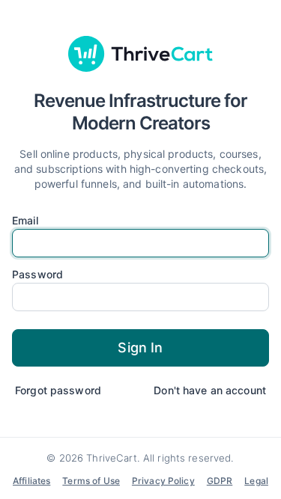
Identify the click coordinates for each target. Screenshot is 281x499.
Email (25, 220)
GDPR (220, 480)
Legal (256, 480)
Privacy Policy (163, 480)
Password (37, 274)
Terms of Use (91, 480)
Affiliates (31, 480)
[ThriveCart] (141, 54)
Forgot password (58, 390)
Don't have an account (210, 390)
